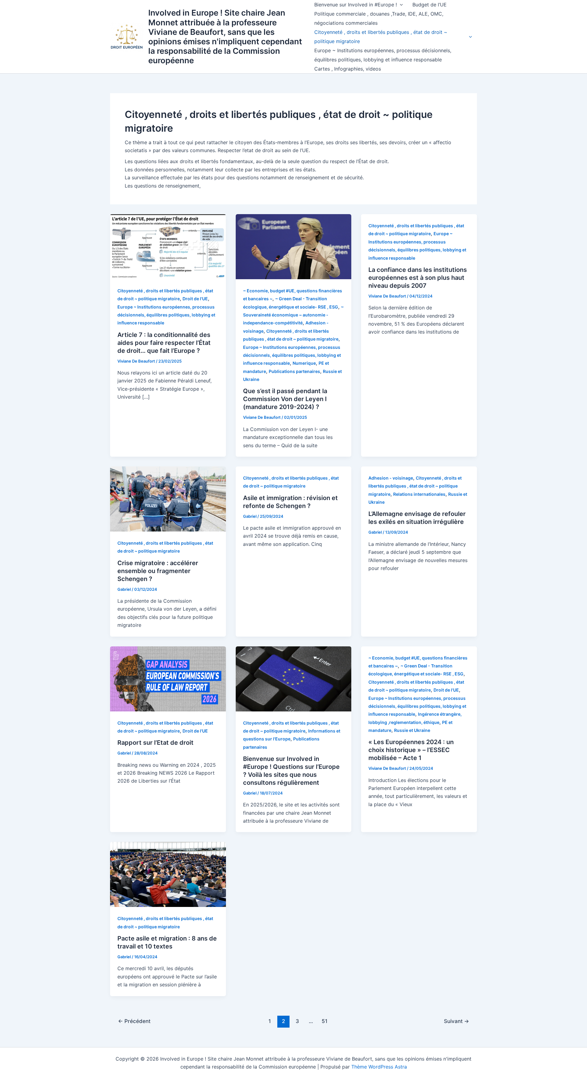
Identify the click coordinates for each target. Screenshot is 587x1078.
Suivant (456, 1021)
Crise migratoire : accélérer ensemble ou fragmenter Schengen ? (157, 571)
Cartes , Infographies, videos (347, 69)
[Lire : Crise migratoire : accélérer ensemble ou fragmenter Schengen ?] (168, 498)
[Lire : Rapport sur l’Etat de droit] (168, 678)
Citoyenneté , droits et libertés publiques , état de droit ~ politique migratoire (380, 36)
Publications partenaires (294, 371)
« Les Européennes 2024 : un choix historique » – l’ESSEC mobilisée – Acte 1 (411, 750)
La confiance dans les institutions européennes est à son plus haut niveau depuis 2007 (417, 277)
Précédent (134, 1021)
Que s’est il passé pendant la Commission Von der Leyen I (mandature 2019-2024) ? (285, 399)
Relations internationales (419, 494)
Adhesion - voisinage (390, 478)
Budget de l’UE (429, 5)
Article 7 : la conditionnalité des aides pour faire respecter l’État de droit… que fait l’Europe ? (164, 342)
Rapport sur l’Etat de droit (155, 742)
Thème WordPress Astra (379, 1067)
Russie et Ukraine (412, 730)
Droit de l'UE (195, 298)
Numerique (304, 363)
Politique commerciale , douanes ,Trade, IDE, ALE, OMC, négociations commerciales (378, 18)
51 (324, 1021)
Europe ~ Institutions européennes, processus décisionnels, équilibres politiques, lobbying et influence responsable (382, 55)
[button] (400, 4)
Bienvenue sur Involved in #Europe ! (355, 5)
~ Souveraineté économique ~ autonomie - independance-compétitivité (293, 315)
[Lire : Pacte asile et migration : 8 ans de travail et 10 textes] (168, 874)
